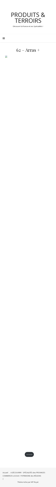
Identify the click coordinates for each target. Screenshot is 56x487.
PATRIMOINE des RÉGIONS (31, 476)
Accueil (5, 472)
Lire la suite (29, 454)
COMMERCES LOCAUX (11, 476)
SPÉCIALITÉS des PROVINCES (34, 472)
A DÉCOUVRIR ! (16, 472)
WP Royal (34, 482)
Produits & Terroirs (28, 17)
